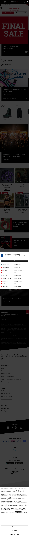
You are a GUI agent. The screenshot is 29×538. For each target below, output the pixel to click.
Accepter (14, 527)
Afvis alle (14, 530)
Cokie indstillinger (18, 511)
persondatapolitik (4, 512)
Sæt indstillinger (14, 534)
